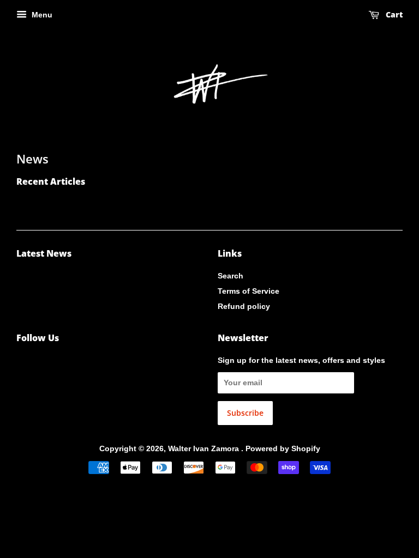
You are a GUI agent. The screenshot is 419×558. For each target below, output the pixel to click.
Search (230, 275)
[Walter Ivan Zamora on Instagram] (22, 362)
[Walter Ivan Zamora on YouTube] (40, 362)
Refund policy (244, 306)
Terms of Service (248, 291)
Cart (393, 14)
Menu (40, 14)
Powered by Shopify (283, 448)
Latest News (43, 253)
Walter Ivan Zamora (204, 448)
